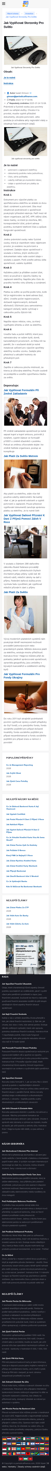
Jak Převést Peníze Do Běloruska (16, 1301)
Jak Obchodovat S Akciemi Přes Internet (20, 1151)
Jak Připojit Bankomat (16, 871)
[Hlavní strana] (25, 3)
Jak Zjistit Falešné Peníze (13, 1331)
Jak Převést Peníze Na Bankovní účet (18, 1409)
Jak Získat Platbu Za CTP (17, 907)
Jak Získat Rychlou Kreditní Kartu (21, 861)
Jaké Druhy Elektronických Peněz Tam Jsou (21, 1174)
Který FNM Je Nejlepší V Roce (19, 855)
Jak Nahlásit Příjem (14, 824)
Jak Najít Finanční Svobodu (14, 1014)
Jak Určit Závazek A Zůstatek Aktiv (17, 1108)
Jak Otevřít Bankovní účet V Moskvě (22, 876)
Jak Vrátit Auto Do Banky (17, 916)
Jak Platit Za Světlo (16, 592)
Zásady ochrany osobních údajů (31, 1467)
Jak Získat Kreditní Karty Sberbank (21, 866)
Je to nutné (9, 77)
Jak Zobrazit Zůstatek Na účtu (15, 1382)
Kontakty (12, 1467)
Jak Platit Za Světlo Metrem (21, 456)
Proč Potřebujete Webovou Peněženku (19, 1201)
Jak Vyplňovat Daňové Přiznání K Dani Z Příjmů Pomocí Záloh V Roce (24, 519)
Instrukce (8, 83)
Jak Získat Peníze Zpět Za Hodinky (21, 845)
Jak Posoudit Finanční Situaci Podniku (19, 1048)
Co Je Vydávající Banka (16, 881)
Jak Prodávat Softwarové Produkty (17, 1232)
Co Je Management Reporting (19, 765)
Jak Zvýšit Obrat (13, 773)
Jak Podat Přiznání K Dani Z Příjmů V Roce (25, 819)
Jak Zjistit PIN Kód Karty (13, 1358)
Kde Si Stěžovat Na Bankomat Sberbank (24, 887)
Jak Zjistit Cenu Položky (17, 781)
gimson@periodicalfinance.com (22, 96)
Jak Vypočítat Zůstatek (12, 1078)
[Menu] (3, 3)
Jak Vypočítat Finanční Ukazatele (17, 984)
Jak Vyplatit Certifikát (15, 814)
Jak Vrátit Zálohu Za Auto (17, 924)
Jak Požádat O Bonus (16, 850)
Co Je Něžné (7, 1255)
